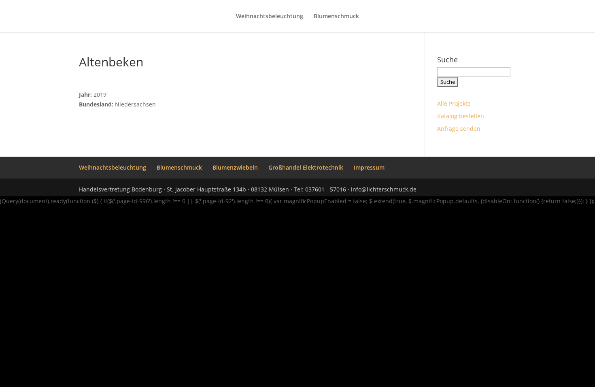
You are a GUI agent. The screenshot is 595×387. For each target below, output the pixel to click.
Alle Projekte (454, 103)
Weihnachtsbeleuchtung (269, 16)
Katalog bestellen (460, 116)
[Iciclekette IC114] (83, 85)
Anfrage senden (458, 128)
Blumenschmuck (336, 16)
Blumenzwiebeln (235, 167)
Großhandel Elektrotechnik (305, 167)
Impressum (369, 167)
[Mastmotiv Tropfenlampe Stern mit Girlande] (80, 85)
